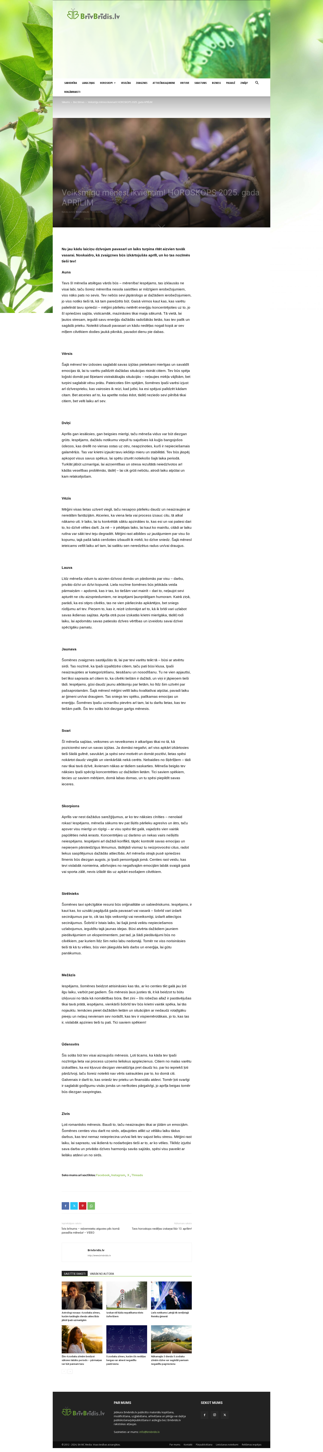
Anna (76, 218)
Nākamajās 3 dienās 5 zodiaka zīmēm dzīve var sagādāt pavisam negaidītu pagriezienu (169, 1360)
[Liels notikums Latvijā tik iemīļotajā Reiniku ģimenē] (171, 1295)
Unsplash (89, 218)
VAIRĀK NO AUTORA (102, 1273)
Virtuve (184, 83)
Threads (137, 1175)
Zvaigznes (141, 83)
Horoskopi (106, 83)
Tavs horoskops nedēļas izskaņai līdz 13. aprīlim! (162, 1228)
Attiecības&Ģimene (164, 83)
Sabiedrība (70, 83)
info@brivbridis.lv (149, 1432)
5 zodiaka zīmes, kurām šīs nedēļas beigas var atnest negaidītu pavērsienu (126, 1360)
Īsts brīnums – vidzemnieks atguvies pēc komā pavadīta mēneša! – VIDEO (90, 1230)
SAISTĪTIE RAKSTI (74, 1273)
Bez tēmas (78, 102)
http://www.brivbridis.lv (99, 1255)
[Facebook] (65, 1206)
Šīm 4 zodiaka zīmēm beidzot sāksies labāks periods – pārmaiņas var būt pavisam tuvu (82, 1360)
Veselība (126, 83)
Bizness (216, 83)
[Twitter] (74, 1206)
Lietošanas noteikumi (227, 1444)
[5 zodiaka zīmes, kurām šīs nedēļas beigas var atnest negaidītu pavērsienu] (126, 1339)
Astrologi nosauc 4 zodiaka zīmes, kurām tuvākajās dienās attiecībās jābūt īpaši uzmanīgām (81, 1316)
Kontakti (188, 1444)
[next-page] (70, 1371)
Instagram (118, 1175)
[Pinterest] (82, 1206)
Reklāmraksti (72, 92)
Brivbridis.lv (82, 211)
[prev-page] (64, 1371)
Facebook (103, 1175)
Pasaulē (230, 83)
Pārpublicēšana (204, 1444)
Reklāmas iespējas (251, 1444)
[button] (256, 83)
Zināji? (244, 83)
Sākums (66, 102)
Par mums (175, 1444)
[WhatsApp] (91, 1206)
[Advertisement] (161, 50)
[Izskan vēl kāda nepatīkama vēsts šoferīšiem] (126, 1295)
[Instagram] (214, 1415)
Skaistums (200, 83)
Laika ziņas (88, 83)
